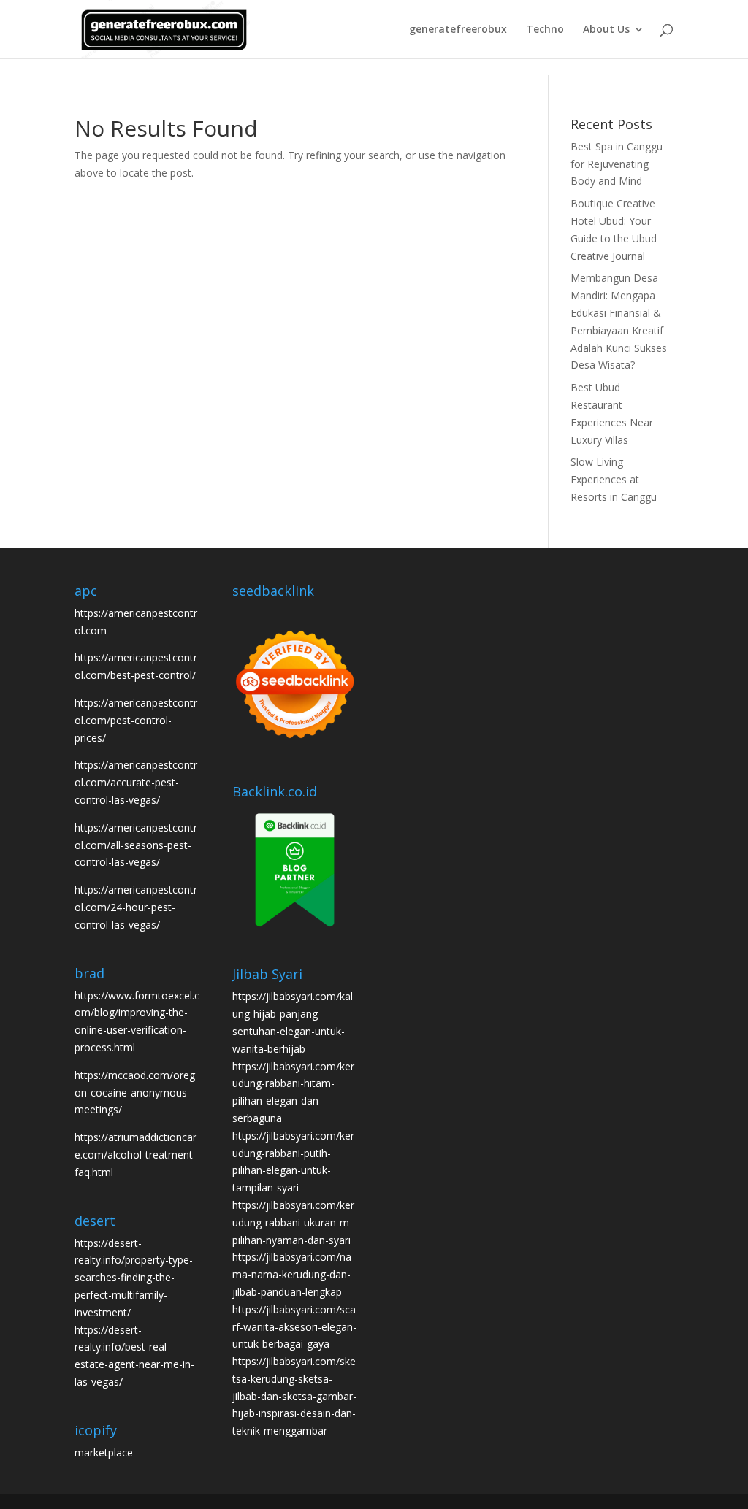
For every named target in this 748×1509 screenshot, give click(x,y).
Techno (545, 30)
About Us (606, 30)
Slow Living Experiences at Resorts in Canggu (613, 479)
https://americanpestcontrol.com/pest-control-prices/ (136, 720)
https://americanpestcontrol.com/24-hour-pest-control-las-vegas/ (136, 907)
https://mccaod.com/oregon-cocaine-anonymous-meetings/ (135, 1092)
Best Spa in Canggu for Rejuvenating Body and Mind (616, 163)
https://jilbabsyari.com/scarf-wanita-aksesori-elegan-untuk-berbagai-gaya (294, 1326)
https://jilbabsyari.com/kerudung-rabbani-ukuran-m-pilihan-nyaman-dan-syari (293, 1222)
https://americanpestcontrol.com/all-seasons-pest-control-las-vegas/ (136, 845)
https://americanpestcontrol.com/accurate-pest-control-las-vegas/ (136, 782)
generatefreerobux (458, 30)
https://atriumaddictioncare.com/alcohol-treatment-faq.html (135, 1154)
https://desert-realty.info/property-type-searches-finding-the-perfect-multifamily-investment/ (134, 1277)
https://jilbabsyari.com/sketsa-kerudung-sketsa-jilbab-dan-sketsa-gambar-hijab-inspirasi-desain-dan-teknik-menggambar (294, 1395)
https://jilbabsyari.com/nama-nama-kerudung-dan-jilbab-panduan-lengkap (291, 1274)
